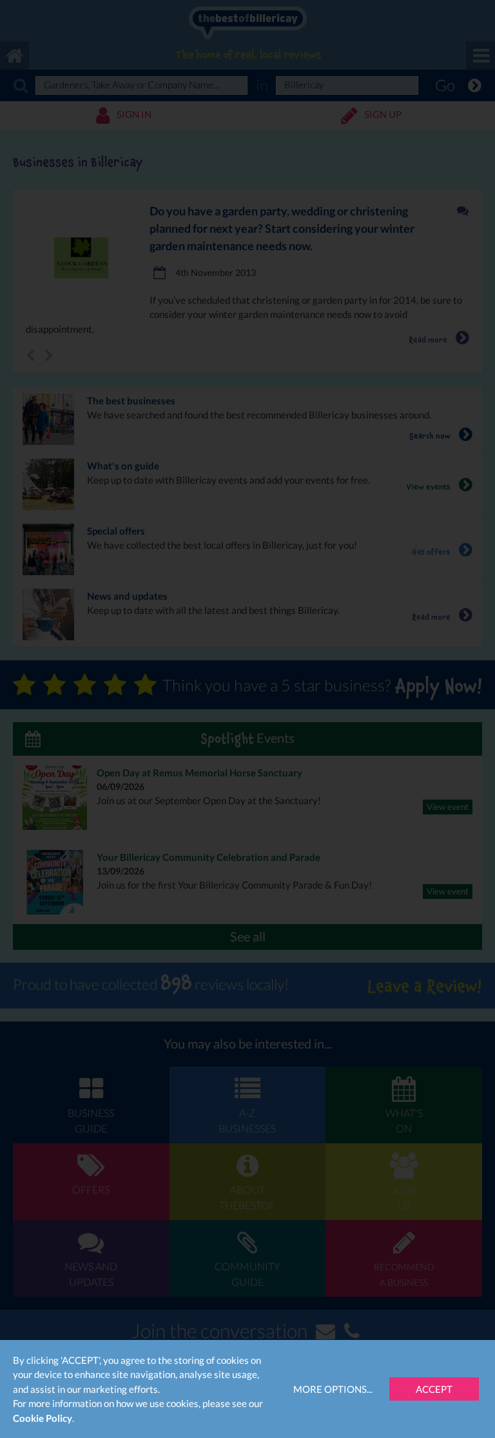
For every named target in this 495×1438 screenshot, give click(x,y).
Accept (434, 1389)
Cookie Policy (42, 1418)
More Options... (333, 1389)
